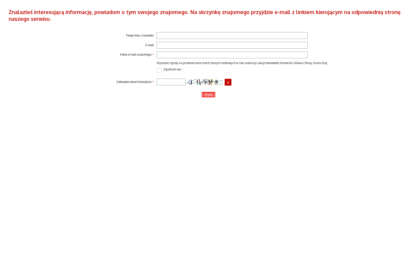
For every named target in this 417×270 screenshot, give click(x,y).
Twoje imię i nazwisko (140, 35)
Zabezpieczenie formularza (81, 82)
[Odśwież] (228, 82)
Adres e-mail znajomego (81, 54)
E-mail (150, 45)
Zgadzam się (170, 69)
